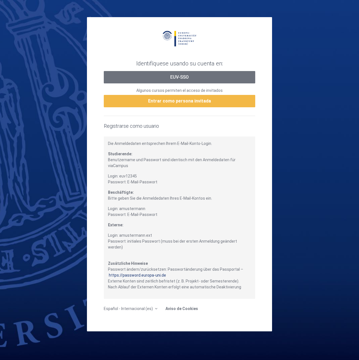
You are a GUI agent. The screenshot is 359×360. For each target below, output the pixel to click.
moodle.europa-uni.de (179, 38)
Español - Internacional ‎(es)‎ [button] (129, 308)
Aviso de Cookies (181, 308)
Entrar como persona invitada (179, 101)
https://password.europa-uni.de (137, 275)
